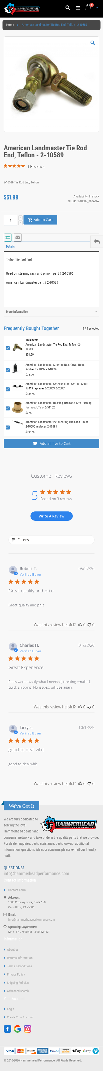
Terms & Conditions (19, 966)
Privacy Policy (16, 974)
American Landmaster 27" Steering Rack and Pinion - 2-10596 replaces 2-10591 (58, 424)
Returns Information (19, 958)
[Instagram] (29, 1031)
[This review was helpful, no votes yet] (80, 624)
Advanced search (18, 991)
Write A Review (51, 516)
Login (10, 1009)
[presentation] (51, 247)
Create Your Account (20, 1017)
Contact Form (17, 890)
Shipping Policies (18, 983)
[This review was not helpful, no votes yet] (89, 624)
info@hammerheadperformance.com (36, 873)
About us (12, 949)
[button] (92, 47)
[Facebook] (9, 1031)
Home (10, 25)
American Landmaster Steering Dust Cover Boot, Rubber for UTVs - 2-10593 (55, 367)
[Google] (19, 1031)
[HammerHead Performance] (22, 9)
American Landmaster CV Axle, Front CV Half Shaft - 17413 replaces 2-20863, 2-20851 (57, 386)
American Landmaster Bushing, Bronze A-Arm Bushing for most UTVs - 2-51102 (59, 405)
